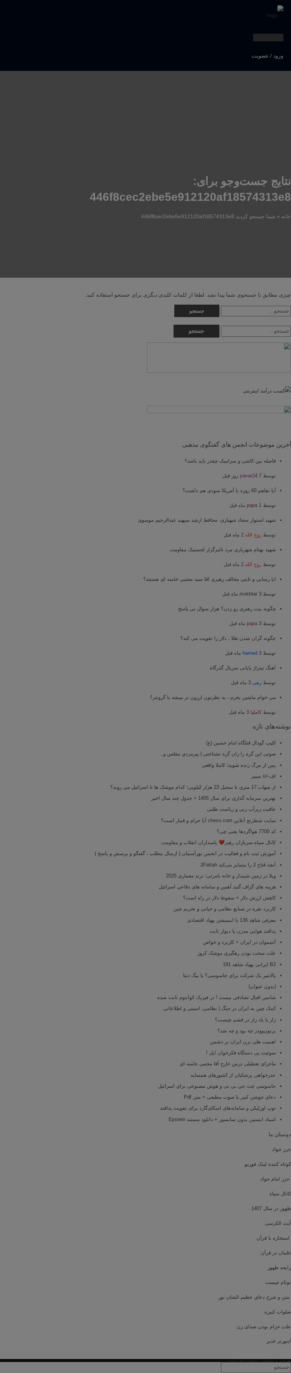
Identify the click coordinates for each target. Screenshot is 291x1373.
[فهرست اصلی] (268, 37)
